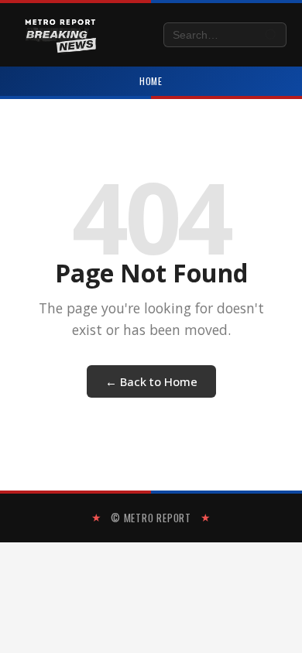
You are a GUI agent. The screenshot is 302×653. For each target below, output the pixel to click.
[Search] (271, 35)
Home (151, 80)
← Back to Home (151, 381)
